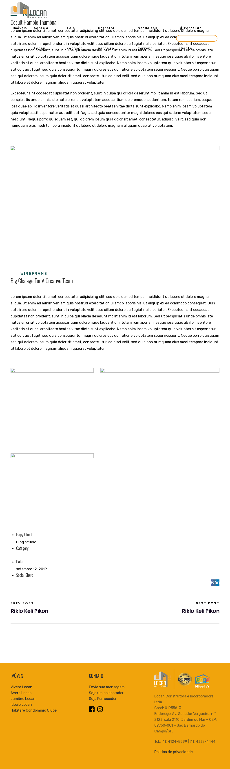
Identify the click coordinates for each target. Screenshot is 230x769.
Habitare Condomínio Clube (34, 710)
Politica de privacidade (173, 752)
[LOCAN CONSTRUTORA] (28, 10)
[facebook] (212, 582)
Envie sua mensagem (107, 687)
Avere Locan (21, 693)
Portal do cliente (190, 38)
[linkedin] (217, 582)
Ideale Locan (21, 704)
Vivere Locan (21, 687)
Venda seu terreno (147, 38)
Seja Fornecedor (103, 699)
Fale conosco (75, 38)
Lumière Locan (23, 699)
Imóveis (20, 28)
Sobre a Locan (41, 38)
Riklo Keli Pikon (29, 608)
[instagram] (214, 582)
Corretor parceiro (106, 38)
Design (22, 555)
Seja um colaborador (106, 693)
